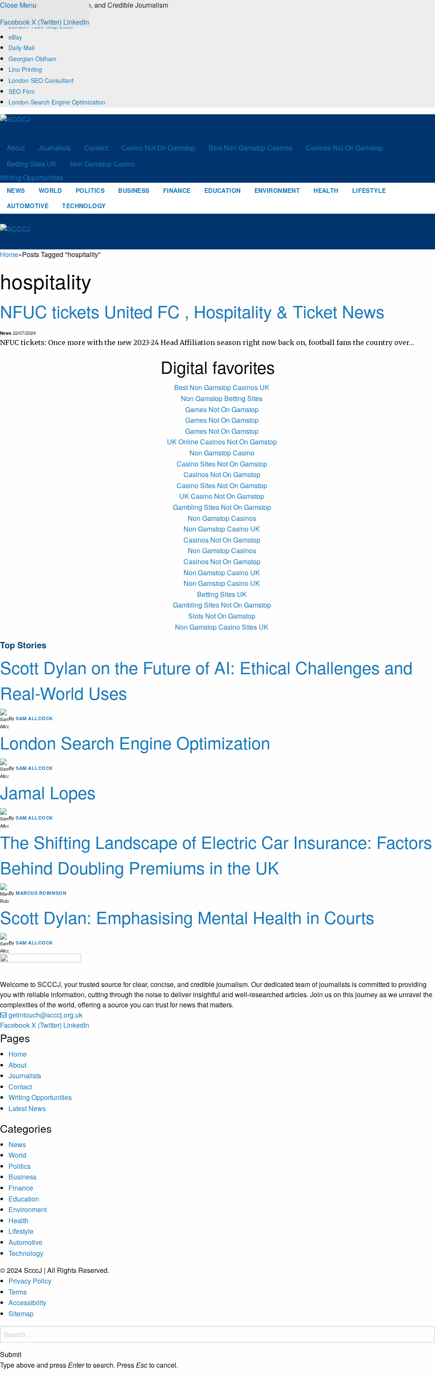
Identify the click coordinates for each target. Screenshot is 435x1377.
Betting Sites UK (31, 164)
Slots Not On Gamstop (221, 616)
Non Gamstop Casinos (222, 518)
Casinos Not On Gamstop (344, 148)
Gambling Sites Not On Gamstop (222, 507)
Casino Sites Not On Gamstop (222, 464)
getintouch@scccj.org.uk (45, 1015)
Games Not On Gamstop (222, 409)
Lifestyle (369, 190)
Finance (177, 190)
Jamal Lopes (48, 792)
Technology (83, 205)
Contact (96, 148)
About (16, 148)
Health (326, 190)
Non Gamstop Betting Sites (222, 398)
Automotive (27, 205)
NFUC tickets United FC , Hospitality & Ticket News (192, 311)
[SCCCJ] (40, 126)
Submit (10, 1354)
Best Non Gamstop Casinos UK (221, 387)
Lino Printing (25, 69)
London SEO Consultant (40, 80)
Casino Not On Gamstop (158, 148)
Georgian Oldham (32, 58)
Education (222, 190)
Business (133, 190)
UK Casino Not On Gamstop (221, 496)
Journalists (54, 148)
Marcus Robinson (41, 893)
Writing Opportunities (31, 177)
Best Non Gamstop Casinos (250, 148)
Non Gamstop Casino (102, 164)
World (50, 190)
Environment (277, 190)
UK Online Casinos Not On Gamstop (222, 442)
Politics (90, 190)
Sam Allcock (34, 718)
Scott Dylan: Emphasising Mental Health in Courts (187, 917)
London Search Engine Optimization (56, 102)
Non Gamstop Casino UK (222, 529)
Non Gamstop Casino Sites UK (221, 627)
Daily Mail (21, 47)
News (16, 190)
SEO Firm (21, 91)
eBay (15, 37)
